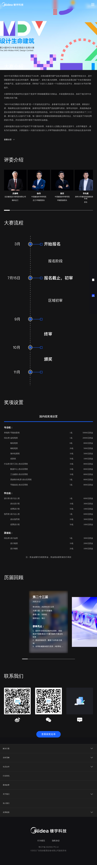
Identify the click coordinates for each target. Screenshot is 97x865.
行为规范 (41, 840)
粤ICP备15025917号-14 (48, 847)
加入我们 (6, 803)
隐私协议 (56, 840)
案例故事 (6, 785)
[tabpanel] (48, 489)
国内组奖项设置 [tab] (48, 416)
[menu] (48, 780)
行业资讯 (6, 776)
